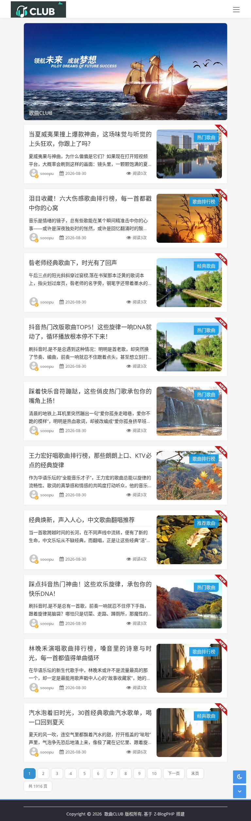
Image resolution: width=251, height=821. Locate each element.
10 (154, 773)
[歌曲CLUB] (37, 9)
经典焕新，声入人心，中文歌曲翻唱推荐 (82, 520)
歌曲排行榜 (203, 201)
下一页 (174, 773)
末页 (195, 773)
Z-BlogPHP (164, 814)
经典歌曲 (206, 266)
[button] (219, 114)
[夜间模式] (239, 777)
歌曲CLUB (113, 814)
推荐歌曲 (206, 523)
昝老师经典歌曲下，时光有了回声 (73, 263)
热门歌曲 (206, 137)
